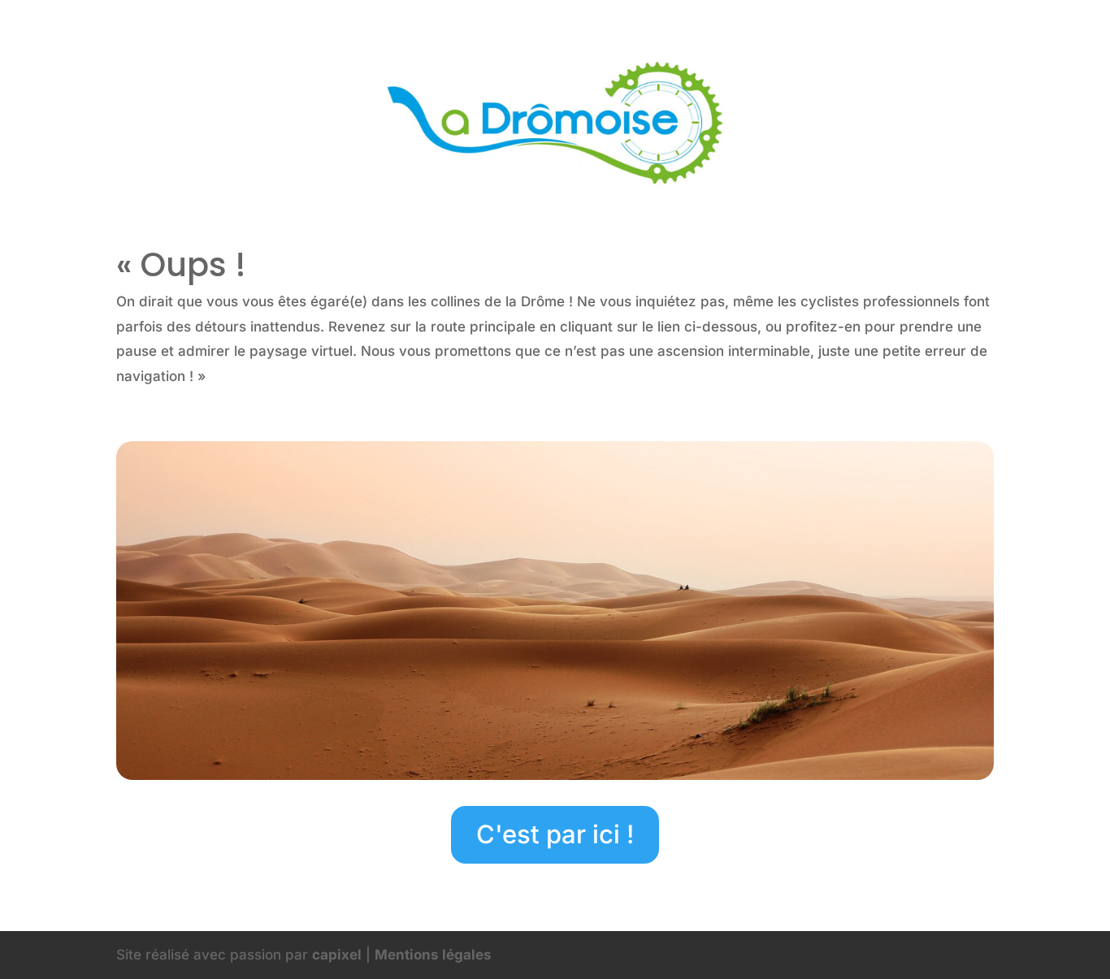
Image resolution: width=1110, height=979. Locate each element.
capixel (337, 955)
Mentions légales (433, 955)
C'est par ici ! (555, 834)
